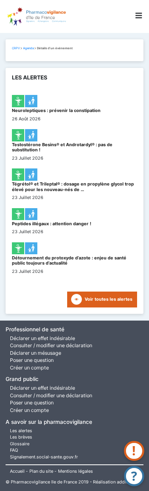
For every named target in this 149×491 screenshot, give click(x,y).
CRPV (16, 48)
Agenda (28, 48)
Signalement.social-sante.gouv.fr (44, 457)
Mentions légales (75, 471)
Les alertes (21, 430)
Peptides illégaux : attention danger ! (51, 223)
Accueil (17, 471)
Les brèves (21, 437)
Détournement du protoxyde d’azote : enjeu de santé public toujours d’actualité (69, 260)
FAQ (14, 450)
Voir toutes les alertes (108, 299)
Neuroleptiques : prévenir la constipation (56, 110)
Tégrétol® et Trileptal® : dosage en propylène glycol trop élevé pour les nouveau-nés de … (73, 186)
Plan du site (41, 471)
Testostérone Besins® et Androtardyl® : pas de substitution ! (62, 147)
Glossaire (19, 444)
